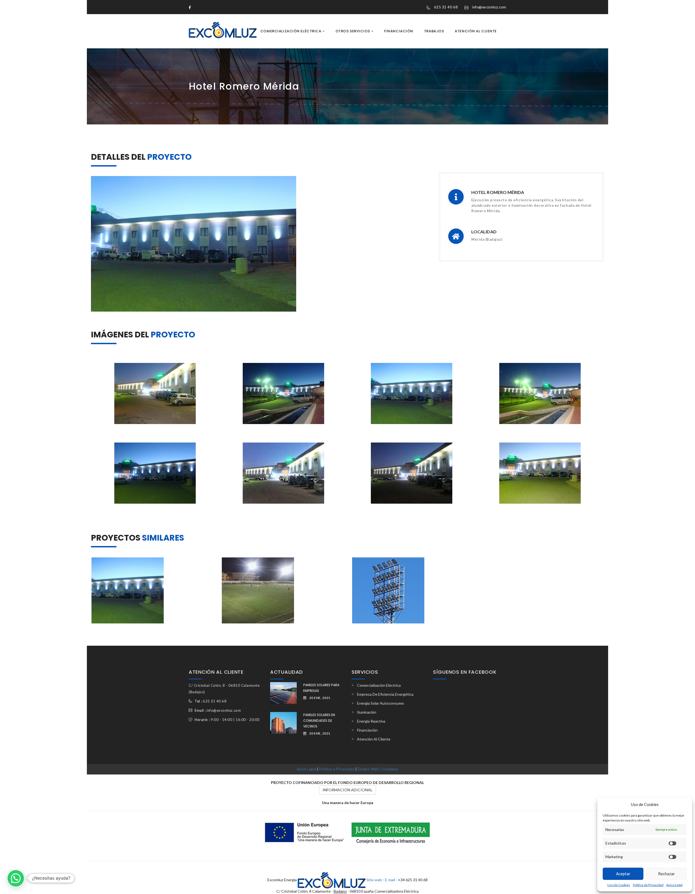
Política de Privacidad (648, 885)
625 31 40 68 (446, 7)
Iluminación (366, 712)
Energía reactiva (371, 721)
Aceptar (623, 873)
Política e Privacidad (336, 769)
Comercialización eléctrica (291, 31)
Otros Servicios (353, 31)
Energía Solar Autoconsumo (380, 703)
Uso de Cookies (618, 885)
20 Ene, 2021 (319, 698)
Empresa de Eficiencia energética (385, 694)
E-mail (390, 879)
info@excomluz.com (489, 7)
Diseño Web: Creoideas (378, 769)
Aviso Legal (674, 885)
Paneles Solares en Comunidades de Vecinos (319, 721)
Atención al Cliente (476, 31)
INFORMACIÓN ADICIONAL (347, 790)
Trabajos (434, 31)
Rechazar (666, 873)
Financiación (398, 31)
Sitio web (374, 879)
